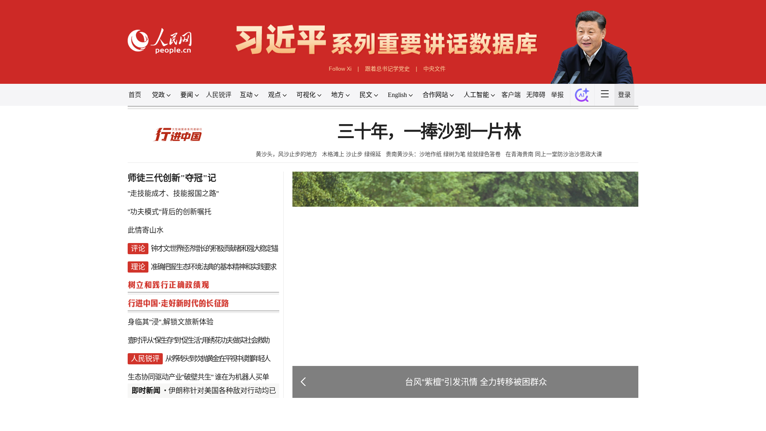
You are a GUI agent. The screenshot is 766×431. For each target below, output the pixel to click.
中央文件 (434, 68)
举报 (557, 94)
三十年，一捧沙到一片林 (429, 132)
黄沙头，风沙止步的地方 (286, 154)
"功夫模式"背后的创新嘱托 (169, 212)
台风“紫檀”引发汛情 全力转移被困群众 (476, 381)
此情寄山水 (146, 230)
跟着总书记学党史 (387, 68)
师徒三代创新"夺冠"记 (172, 178)
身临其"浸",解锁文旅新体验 (170, 322)
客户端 (511, 94)
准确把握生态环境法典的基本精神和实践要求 (213, 267)
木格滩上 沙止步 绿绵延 (351, 154)
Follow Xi (340, 68)
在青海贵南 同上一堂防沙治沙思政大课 (553, 154)
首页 (134, 94)
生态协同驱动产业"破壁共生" (170, 377)
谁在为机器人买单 (242, 377)
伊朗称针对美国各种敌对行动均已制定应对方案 (243, 391)
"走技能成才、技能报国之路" (173, 194)
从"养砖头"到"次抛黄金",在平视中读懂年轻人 (217, 359)
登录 (624, 94)
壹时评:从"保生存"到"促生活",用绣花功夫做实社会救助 (198, 340)
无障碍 (535, 94)
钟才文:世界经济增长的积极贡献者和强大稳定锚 (214, 249)
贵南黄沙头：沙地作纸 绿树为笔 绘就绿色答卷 (443, 154)
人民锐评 (218, 94)
